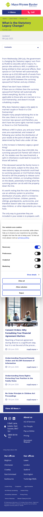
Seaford (27, 469)
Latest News (13, 19)
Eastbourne (9, 479)
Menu (13, 12)
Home (5, 19)
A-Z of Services (29, 422)
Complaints (18, 486)
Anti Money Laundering (11, 490)
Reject (21, 293)
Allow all (21, 281)
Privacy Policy (24, 494)
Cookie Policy (8, 486)
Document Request (28, 441)
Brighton (7, 460)
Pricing (26, 436)
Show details (32, 275)
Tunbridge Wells (30, 479)
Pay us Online (29, 431)
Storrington (28, 474)
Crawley (7, 469)
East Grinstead (10, 474)
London (27, 465)
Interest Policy (24, 490)
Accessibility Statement (11, 494)
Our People (28, 426)
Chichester (8, 465)
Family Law (23, 19)
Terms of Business (10, 498)
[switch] (38, 253)
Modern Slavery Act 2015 (24, 498)
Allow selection (21, 287)
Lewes (26, 460)
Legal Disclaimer (28, 486)
